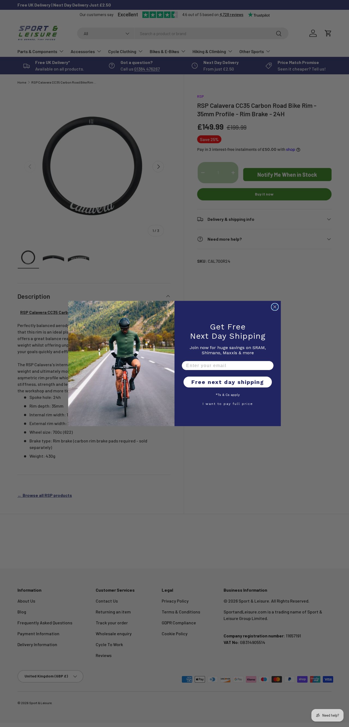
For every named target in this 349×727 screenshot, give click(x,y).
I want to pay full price (228, 403)
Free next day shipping (227, 382)
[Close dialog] (275, 307)
